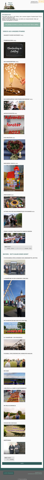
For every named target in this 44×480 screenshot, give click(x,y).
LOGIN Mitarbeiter (8, 473)
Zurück (12, 248)
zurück (22, 463)
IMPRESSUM (38, 472)
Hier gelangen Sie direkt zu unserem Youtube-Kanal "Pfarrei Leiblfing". (22, 24)
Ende (30, 248)
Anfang (8, 248)
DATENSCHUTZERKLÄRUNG (35, 473)
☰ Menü (41, 1)
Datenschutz (34, 2)
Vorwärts (26, 248)
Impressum (34, 1)
